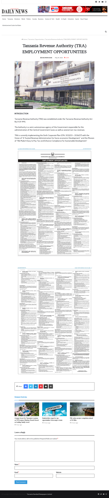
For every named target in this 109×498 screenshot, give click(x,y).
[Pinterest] (41, 386)
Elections (17, 19)
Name (17, 464)
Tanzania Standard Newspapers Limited (39, 494)
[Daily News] (14, 10)
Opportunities (39, 39)
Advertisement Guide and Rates (11, 25)
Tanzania (10, 19)
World (23, 19)
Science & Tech (49, 19)
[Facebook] (26, 386)
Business (41, 19)
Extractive (71, 19)
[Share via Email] (46, 386)
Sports (77, 19)
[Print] (51, 386)
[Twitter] (31, 386)
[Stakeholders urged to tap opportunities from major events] (54, 409)
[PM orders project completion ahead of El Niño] (82, 409)
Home (4, 19)
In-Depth (63, 19)
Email (17, 472)
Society (34, 19)
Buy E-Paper (84, 19)
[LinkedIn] (36, 386)
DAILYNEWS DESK (47, 57)
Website (58, 472)
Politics (29, 19)
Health (58, 19)
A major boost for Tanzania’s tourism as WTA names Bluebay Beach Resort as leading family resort (27, 420)
